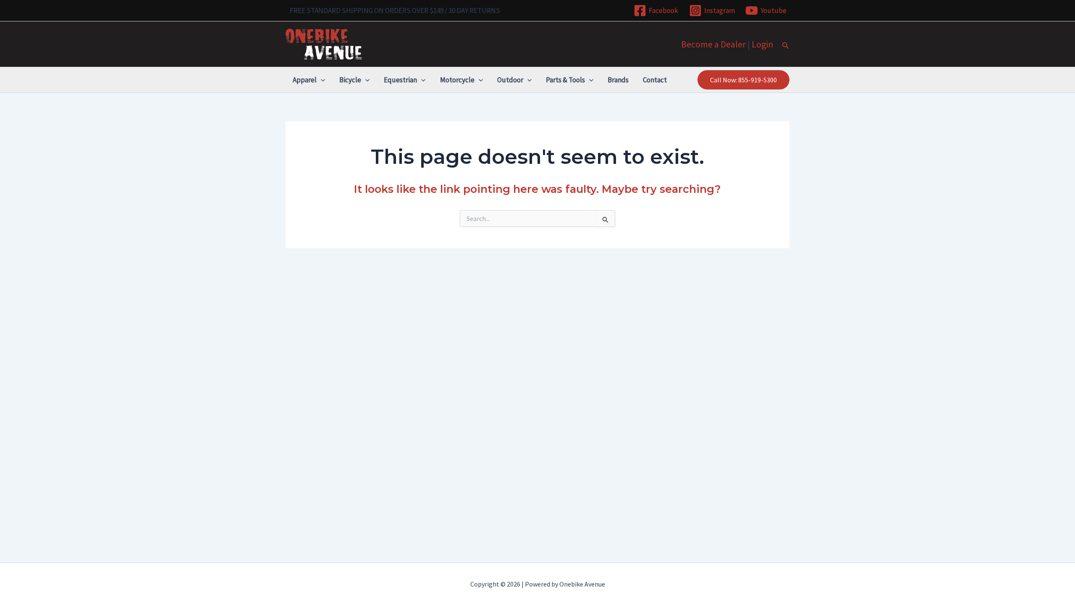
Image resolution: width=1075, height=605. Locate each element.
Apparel (305, 79)
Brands (618, 79)
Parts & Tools (565, 79)
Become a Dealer (713, 44)
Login (762, 44)
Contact (655, 79)
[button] (785, 45)
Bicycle (350, 79)
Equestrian (400, 79)
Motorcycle (457, 79)
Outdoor (510, 79)
